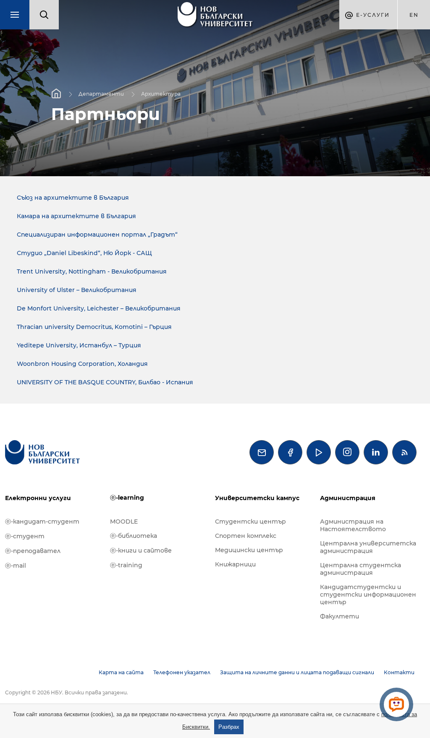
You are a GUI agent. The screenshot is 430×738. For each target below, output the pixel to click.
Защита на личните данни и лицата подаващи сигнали (297, 672)
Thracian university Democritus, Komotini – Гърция (94, 327)
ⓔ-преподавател (32, 551)
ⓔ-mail (15, 565)
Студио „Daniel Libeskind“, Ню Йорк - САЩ (84, 253)
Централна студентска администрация (360, 568)
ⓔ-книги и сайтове (141, 550)
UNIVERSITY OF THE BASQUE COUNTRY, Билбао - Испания (105, 382)
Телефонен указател (181, 672)
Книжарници (235, 564)
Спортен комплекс (245, 536)
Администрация (347, 498)
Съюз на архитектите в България (73, 197)
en (414, 15)
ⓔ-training (126, 565)
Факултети (339, 616)
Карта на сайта (121, 672)
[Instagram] (347, 452)
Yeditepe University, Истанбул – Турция (79, 345)
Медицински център (249, 550)
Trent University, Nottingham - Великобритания (92, 271)
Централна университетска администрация (368, 547)
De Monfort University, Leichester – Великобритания (99, 308)
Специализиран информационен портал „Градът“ (97, 234)
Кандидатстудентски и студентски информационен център (368, 594)
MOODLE (124, 521)
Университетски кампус (257, 498)
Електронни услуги (38, 498)
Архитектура (161, 93)
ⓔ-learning (127, 497)
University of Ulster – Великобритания (76, 290)
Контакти (399, 672)
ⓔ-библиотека (133, 536)
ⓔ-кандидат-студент (42, 521)
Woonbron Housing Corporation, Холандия (82, 364)
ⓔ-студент (25, 536)
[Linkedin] (376, 452)
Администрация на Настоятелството (353, 525)
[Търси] (44, 14)
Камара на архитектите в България (76, 216)
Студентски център (250, 521)
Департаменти (101, 93)
